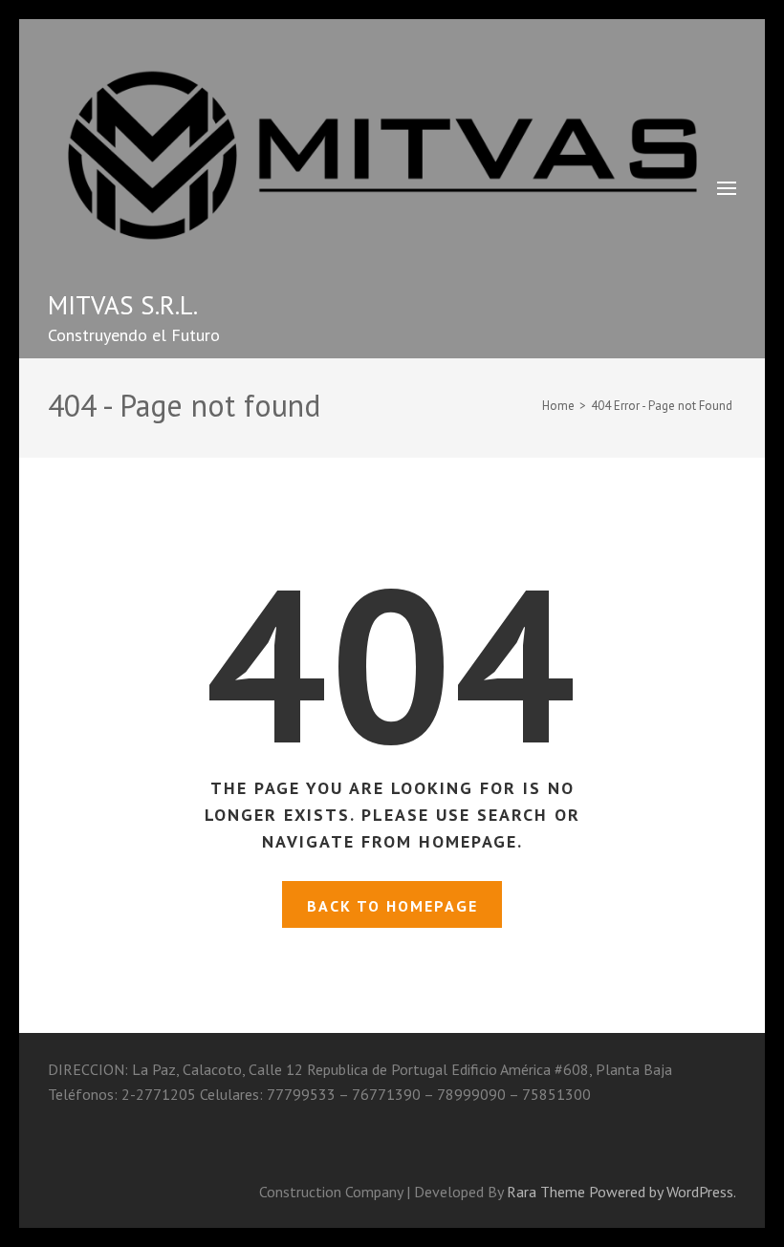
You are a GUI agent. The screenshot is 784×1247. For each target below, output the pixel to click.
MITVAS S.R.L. (123, 305)
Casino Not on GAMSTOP (191, 1119)
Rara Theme (546, 1191)
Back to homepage (392, 905)
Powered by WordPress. (662, 1191)
